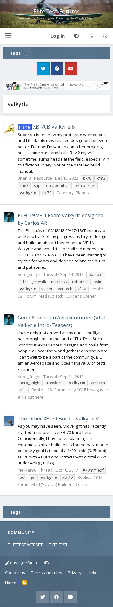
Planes (82, 192)
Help (92, 572)
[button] (8, 36)
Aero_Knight (29, 274)
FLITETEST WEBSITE (25, 544)
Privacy (75, 572)
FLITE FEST (58, 544)
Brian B (24, 178)
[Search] (105, 36)
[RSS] (24, 583)
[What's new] (91, 36)
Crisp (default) (23, 563)
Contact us (15, 572)
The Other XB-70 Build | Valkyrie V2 (60, 418)
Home (10, 582)
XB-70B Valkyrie (44, 126)
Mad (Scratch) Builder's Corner (67, 296)
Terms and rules (46, 572)
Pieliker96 (27, 470)
